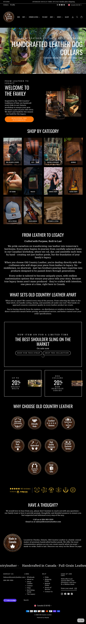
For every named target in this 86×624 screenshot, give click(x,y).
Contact (59, 17)
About (51, 17)
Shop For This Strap (28, 353)
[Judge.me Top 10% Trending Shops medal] (73, 490)
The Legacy (44, 17)
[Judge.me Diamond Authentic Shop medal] (37, 490)
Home (18, 17)
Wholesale (31, 577)
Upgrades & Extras (33, 17)
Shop (23, 17)
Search (26, 600)
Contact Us (49, 591)
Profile (12, 5)
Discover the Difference (19, 119)
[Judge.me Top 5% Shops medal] (65, 490)
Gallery (67, 17)
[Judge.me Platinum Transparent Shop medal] (44, 490)
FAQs (29, 588)
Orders (5, 5)
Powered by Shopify (43, 617)
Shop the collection (57, 353)
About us (30, 579)
